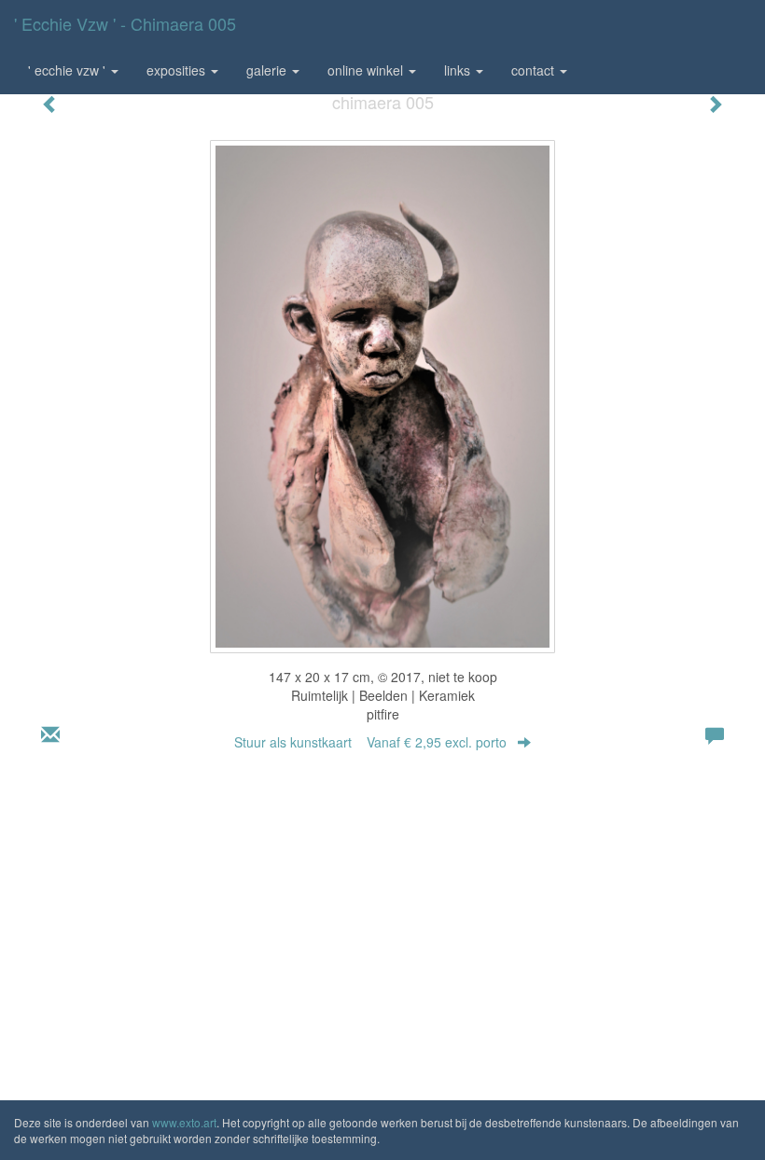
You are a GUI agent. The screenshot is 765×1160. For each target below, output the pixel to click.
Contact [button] (534, 70)
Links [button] (459, 70)
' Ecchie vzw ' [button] (68, 70)
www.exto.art (184, 1122)
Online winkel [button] (367, 70)
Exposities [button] (177, 70)
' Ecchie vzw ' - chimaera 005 (125, 23)
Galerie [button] (268, 70)
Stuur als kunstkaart (370, 742)
